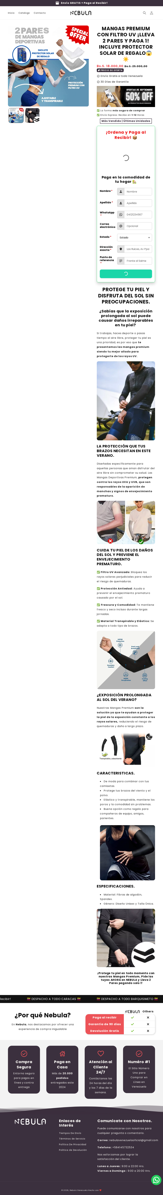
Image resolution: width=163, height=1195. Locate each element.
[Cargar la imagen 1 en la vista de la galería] (16, 115)
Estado (105, 236)
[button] (144, 12)
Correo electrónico (107, 225)
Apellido (106, 202)
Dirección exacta (106, 248)
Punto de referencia (107, 260)
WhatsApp (107, 214)
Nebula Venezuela (79, 1190)
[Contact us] (156, 1180)
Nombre (106, 190)
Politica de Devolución (73, 1150)
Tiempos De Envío (70, 1133)
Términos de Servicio (72, 1138)
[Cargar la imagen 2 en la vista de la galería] (32, 115)
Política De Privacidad (72, 1144)
